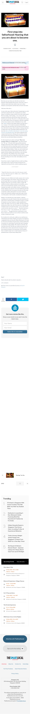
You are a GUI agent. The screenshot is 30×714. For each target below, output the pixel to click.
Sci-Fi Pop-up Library (9, 593)
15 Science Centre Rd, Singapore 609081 (15, 623)
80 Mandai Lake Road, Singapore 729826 (15, 587)
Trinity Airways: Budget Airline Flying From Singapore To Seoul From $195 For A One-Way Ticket (16, 538)
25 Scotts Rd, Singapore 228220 (13, 611)
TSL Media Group (21, 701)
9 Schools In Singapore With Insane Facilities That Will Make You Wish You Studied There (15, 505)
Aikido (5, 123)
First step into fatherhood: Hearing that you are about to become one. (15, 36)
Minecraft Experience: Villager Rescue (14, 581)
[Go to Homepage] (12, 2)
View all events (21, 561)
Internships (25, 664)
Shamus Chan (7, 48)
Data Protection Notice (21, 668)
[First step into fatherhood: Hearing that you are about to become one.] (15, 20)
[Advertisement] (15, 405)
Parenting (23, 48)
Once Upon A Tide (8, 567)
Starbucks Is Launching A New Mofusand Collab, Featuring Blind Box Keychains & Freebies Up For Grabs (15, 516)
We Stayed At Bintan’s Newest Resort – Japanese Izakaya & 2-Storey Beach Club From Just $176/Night (16, 548)
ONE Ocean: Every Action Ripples (12, 616)
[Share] (11, 299)
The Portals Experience (10, 605)
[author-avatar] (15, 44)
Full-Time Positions (8, 668)
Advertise (4, 664)
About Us (10, 664)
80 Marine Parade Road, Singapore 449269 (16, 599)
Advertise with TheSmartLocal (15, 639)
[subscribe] (22, 648)
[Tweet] (22, 299)
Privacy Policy (15, 673)
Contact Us (18, 664)
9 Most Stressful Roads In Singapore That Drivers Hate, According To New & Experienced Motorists (16, 528)
